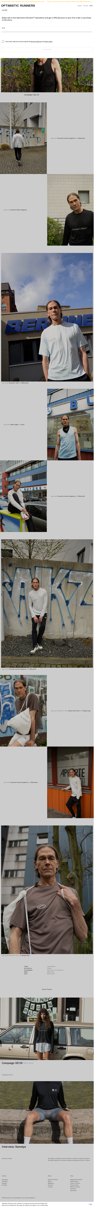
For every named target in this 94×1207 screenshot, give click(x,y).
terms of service (36, 42)
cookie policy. (44, 1205)
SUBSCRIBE (47, 49)
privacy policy (48, 42)
